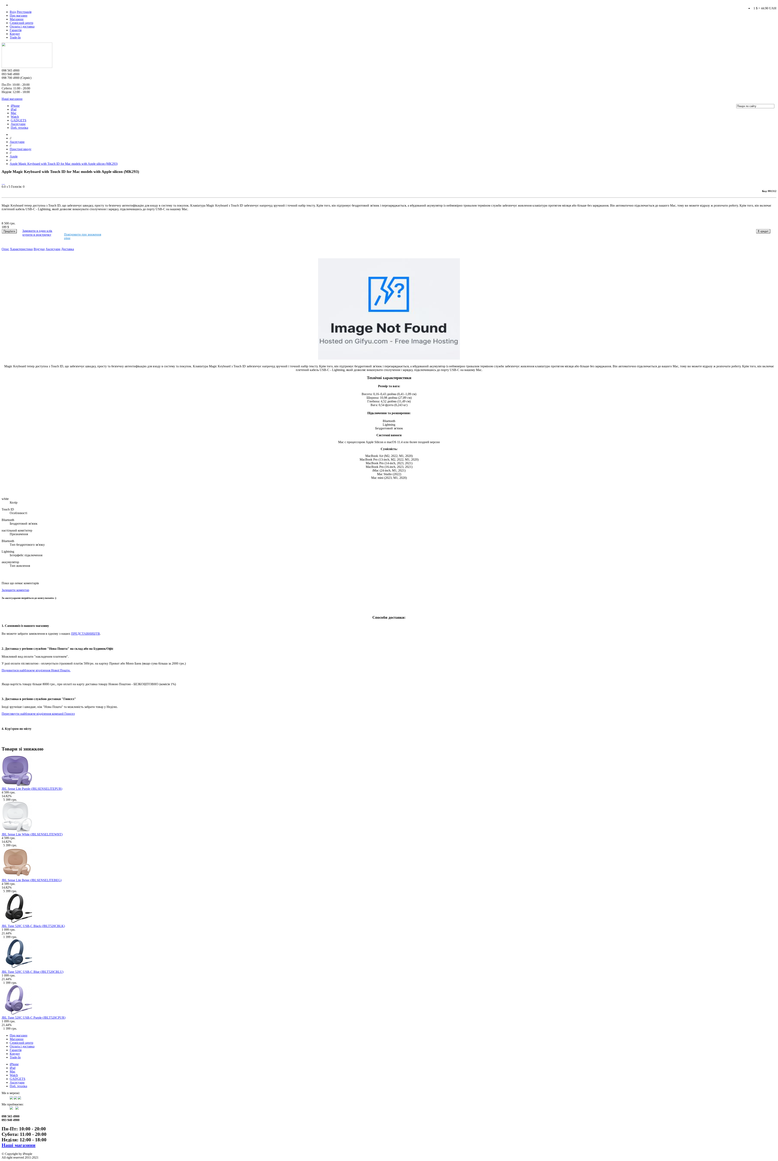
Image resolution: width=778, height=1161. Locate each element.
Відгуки (39, 249)
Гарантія (15, 30)
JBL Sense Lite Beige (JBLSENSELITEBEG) (32, 880)
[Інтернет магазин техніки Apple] (27, 67)
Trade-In (15, 37)
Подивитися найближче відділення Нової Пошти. (36, 670)
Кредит (15, 33)
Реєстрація (24, 12)
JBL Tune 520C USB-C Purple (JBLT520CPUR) (33, 1017)
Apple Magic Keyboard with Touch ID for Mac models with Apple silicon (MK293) (64, 163)
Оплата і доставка (22, 26)
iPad (13, 109)
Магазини (17, 19)
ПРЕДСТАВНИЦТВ (85, 633)
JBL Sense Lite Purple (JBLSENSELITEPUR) (32, 788)
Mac (13, 113)
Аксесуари (18, 124)
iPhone (15, 105)
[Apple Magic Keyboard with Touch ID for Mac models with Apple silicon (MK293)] (2, 183)
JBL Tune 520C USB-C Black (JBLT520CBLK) (33, 926)
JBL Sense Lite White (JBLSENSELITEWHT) (32, 834)
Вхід (13, 12)
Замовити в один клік (37, 231)
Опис (5, 249)
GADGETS (18, 120)
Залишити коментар (15, 590)
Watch (15, 116)
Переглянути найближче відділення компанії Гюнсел (38, 713)
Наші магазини (12, 99)
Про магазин (18, 15)
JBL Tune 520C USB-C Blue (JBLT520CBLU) (32, 971)
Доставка (67, 249)
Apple (14, 156)
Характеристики (21, 249)
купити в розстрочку (36, 234)
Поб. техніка (19, 127)
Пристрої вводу (20, 149)
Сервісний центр (21, 23)
